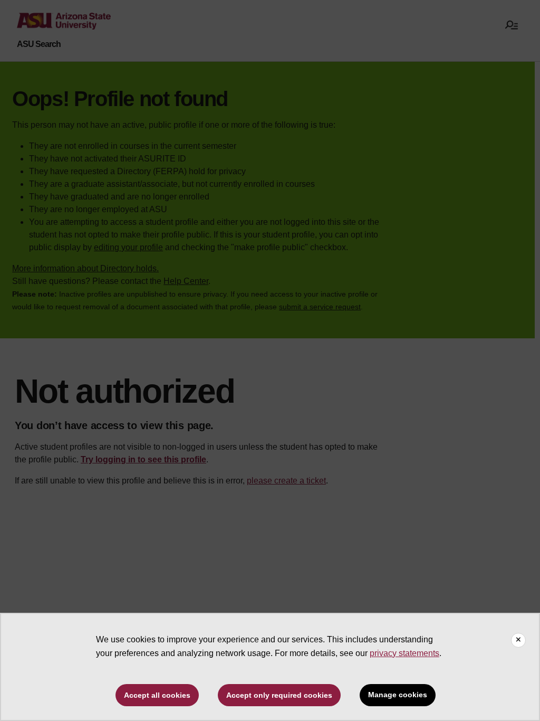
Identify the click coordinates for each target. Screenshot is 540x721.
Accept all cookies (157, 695)
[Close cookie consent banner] (518, 640)
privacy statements (404, 653)
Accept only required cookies (279, 695)
